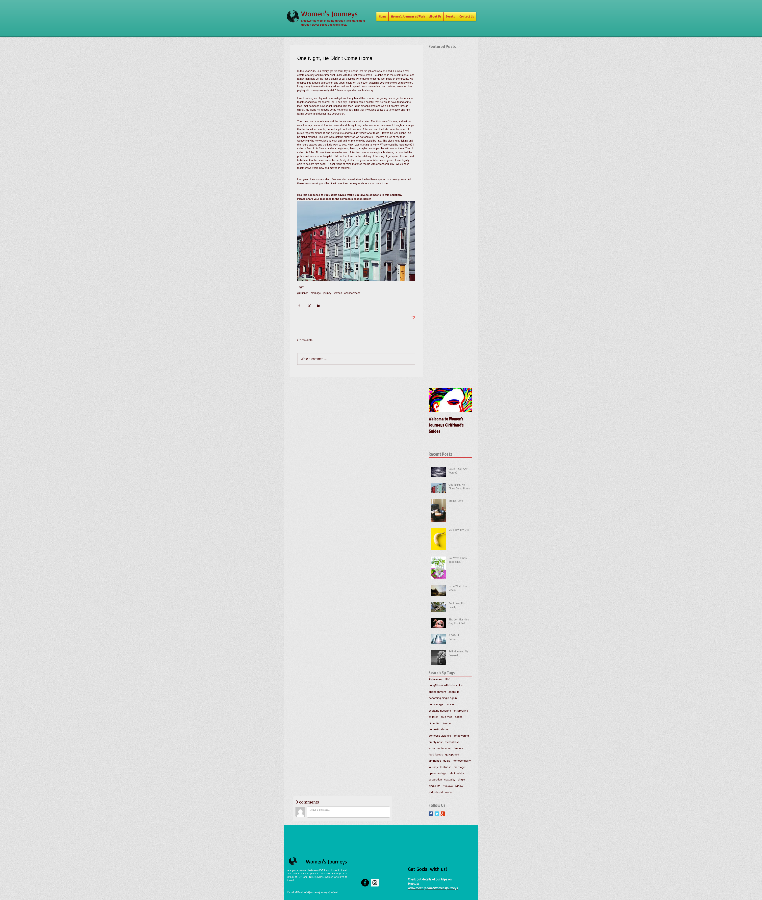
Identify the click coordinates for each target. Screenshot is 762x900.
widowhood (436, 792)
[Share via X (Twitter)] (309, 305)
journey (327, 292)
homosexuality (462, 760)
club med (446, 716)
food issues (436, 754)
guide (446, 760)
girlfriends (302, 292)
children (434, 716)
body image (436, 704)
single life (434, 785)
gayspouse (452, 754)
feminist (459, 748)
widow (459, 785)
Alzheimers (436, 679)
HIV (447, 679)
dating (459, 716)
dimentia (434, 723)
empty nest (436, 742)
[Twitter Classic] (437, 813)
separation (435, 779)
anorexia (453, 691)
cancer (450, 704)
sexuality (449, 779)
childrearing (460, 710)
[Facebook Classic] (431, 813)
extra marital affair (440, 748)
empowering (461, 735)
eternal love (452, 742)
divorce (446, 723)
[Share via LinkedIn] (318, 305)
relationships (457, 773)
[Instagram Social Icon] (375, 882)
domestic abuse (438, 729)
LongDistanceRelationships (446, 685)
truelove (448, 785)
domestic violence (440, 735)
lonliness (445, 767)
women (338, 292)
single (461, 779)
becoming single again (443, 697)
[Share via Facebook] (299, 305)
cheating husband (440, 710)
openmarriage (437, 773)
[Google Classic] (443, 813)
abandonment (352, 292)
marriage (316, 292)
